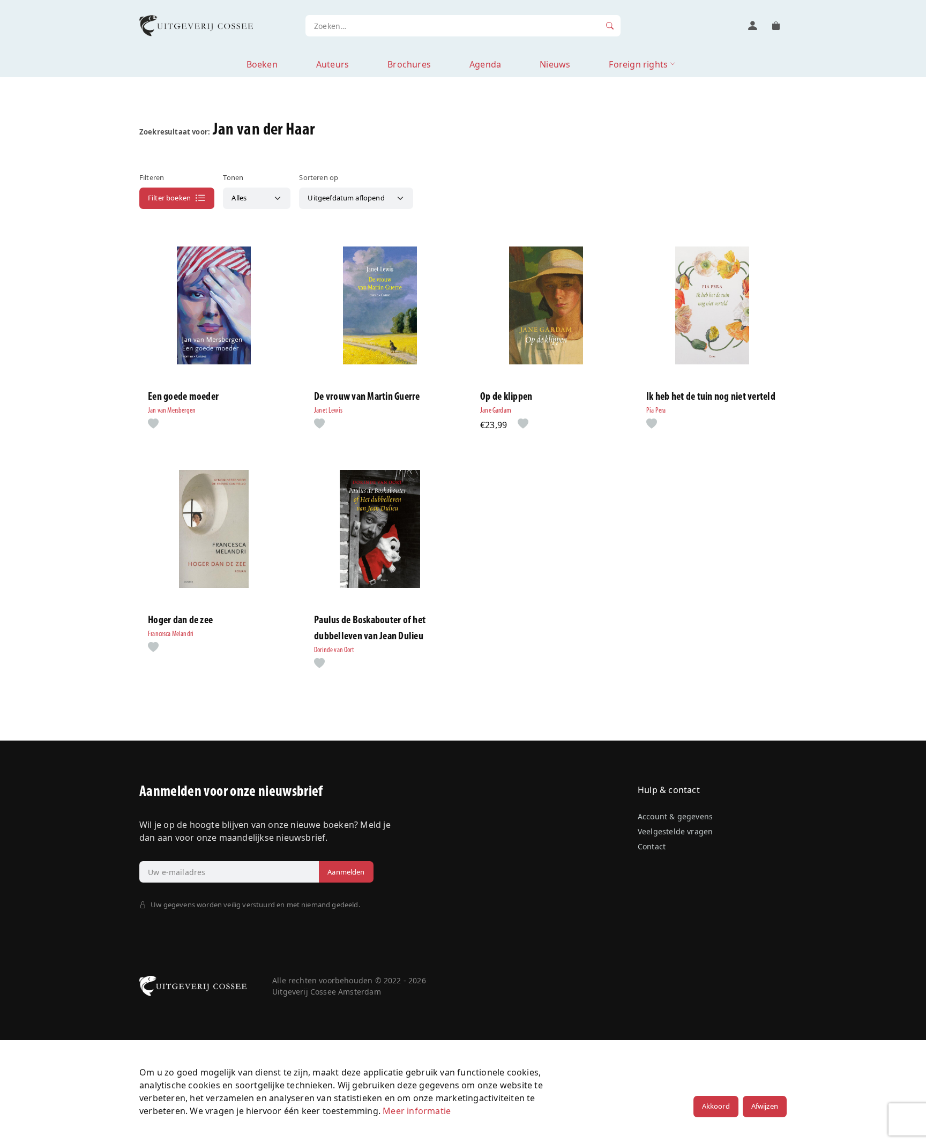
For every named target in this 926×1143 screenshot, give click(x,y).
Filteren (151, 177)
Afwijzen (764, 1106)
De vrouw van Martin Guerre (367, 397)
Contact (652, 846)
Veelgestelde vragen (675, 831)
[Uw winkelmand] (776, 25)
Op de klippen (506, 397)
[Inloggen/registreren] (752, 25)
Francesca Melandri (170, 634)
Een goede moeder (183, 397)
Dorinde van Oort (334, 650)
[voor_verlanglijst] (151, 424)
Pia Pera (656, 411)
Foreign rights (638, 64)
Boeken (262, 64)
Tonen (233, 177)
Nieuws (555, 64)
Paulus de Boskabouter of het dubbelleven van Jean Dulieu (369, 628)
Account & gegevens (675, 816)
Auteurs (332, 64)
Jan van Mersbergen (172, 411)
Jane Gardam (495, 411)
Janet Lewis (328, 411)
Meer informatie (417, 1111)
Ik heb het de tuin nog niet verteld (710, 397)
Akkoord (716, 1106)
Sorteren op (318, 177)
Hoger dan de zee (180, 620)
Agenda (485, 64)
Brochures (409, 64)
